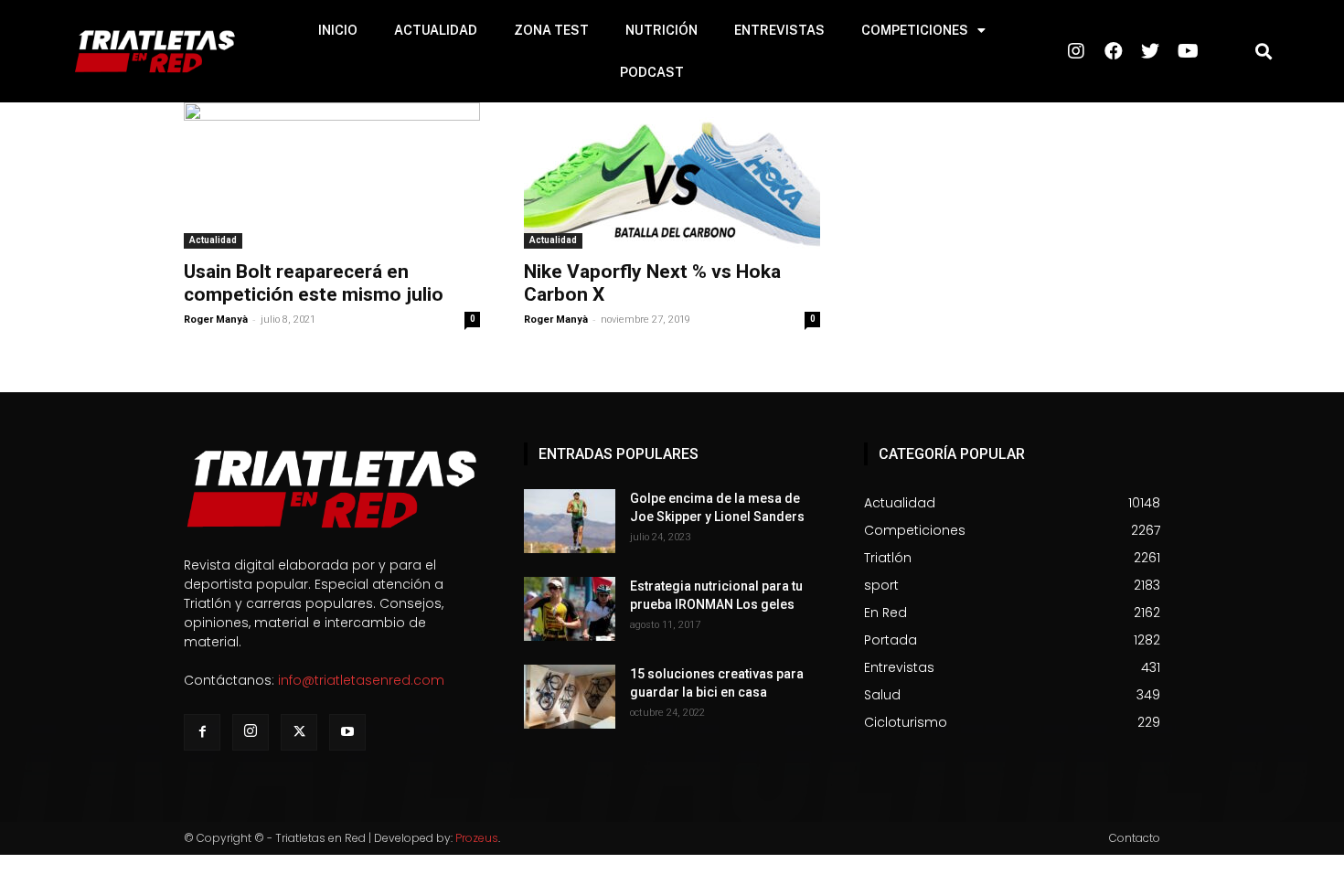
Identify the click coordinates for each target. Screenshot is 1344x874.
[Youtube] (347, 732)
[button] (1264, 52)
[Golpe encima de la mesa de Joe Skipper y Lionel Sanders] (569, 521)
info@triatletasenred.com (361, 680)
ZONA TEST (551, 30)
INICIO (337, 30)
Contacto (1134, 838)
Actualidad (213, 240)
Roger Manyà (216, 319)
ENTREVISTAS (779, 30)
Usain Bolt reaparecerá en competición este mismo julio (313, 283)
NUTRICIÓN (661, 30)
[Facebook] (202, 732)
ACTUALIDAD (435, 30)
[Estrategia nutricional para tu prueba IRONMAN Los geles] (569, 609)
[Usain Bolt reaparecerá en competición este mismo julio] (332, 175)
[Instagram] (250, 732)
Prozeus (476, 838)
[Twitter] (299, 732)
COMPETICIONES (914, 30)
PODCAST (652, 72)
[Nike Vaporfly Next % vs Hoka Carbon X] (672, 175)
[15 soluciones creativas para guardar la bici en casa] (569, 697)
